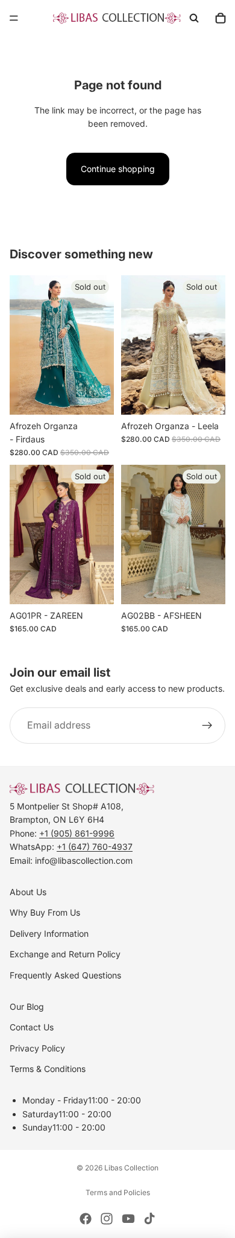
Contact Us (32, 1027)
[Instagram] (106, 1218)
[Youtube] (128, 1218)
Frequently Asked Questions (65, 975)
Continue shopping (118, 169)
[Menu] (14, 18)
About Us (28, 892)
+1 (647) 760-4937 (95, 846)
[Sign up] (207, 725)
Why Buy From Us (45, 912)
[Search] (194, 18)
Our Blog (27, 1006)
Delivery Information (49, 933)
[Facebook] (85, 1218)
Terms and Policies (118, 1192)
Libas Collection (131, 1167)
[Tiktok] (149, 1218)
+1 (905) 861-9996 (76, 833)
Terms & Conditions (48, 1069)
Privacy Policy (37, 1048)
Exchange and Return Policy (65, 954)
